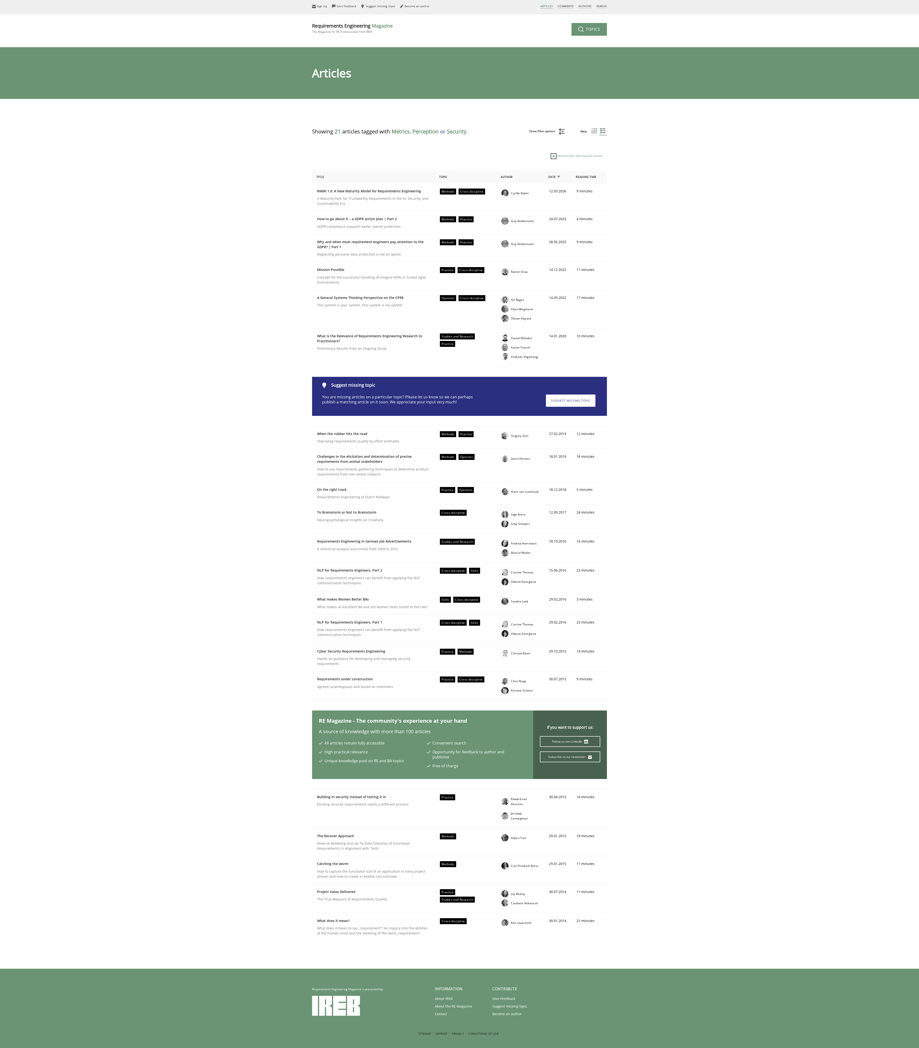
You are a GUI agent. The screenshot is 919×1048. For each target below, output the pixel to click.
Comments (565, 6)
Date (552, 177)
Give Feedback (503, 998)
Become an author (507, 1014)
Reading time (586, 177)
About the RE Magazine (453, 1006)
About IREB (444, 998)
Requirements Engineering (352, 28)
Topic (443, 177)
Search (601, 6)
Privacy (458, 1034)
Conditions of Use (483, 1034)
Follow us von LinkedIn (567, 741)
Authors (585, 6)
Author (507, 177)
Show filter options (542, 131)
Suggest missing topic (570, 401)
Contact (441, 1014)
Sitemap (424, 1034)
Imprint (441, 1034)
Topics (592, 29)
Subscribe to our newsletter (567, 757)
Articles (546, 6)
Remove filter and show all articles (579, 156)
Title (320, 177)
